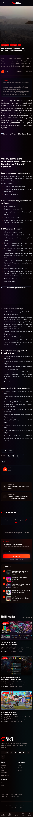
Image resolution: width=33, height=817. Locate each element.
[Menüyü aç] (3, 3)
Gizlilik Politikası (5, 794)
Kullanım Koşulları (15, 796)
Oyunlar (3, 768)
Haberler (10, 42)
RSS (21, 807)
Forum (19, 765)
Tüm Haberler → (27, 617)
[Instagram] (7, 752)
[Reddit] (28, 752)
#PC (3, 461)
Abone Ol (17, 556)
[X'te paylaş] (9, 456)
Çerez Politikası (5, 796)
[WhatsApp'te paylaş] (17, 456)
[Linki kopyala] (22, 456)
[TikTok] (15, 752)
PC (19, 45)
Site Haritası (14, 807)
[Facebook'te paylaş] (13, 456)
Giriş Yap (20, 768)
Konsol (13, 45)
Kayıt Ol (20, 770)
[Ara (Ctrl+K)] (30, 3)
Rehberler (4, 772)
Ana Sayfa (3, 42)
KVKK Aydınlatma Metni (17, 794)
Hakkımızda (4, 783)
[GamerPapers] (16, 3)
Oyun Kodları (5, 775)
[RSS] (3, 757)
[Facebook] (20, 752)
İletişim (3, 785)
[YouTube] (11, 752)
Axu (9, 470)
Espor (2, 770)
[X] (3, 752)
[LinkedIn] (24, 752)
